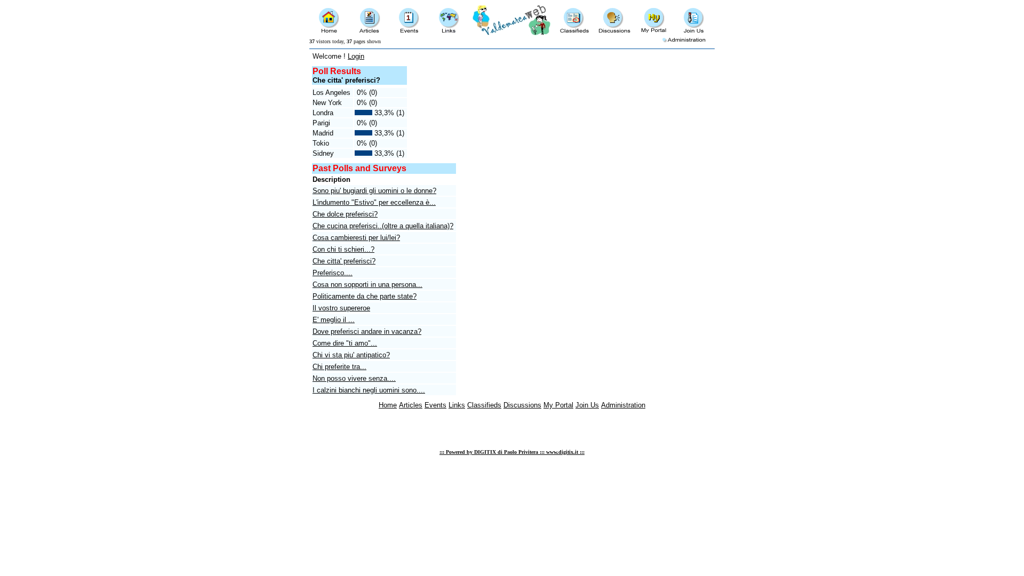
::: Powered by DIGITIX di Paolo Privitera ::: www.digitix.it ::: (512, 452)
